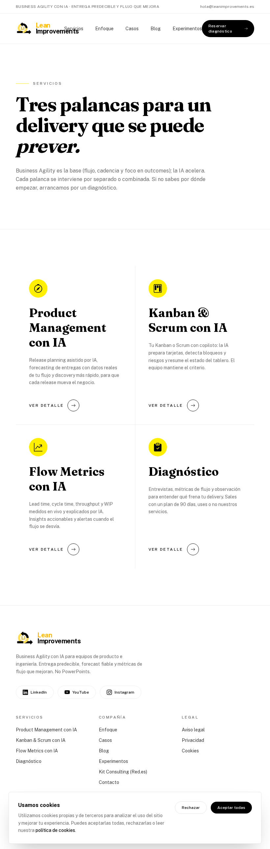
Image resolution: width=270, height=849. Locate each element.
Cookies (190, 750)
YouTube (80, 692)
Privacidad (193, 740)
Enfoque (104, 28)
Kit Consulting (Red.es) (123, 771)
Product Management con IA (46, 729)
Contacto (109, 782)
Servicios (73, 28)
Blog (155, 28)
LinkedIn (39, 692)
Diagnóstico (28, 761)
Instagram (124, 692)
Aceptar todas (231, 807)
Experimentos (187, 28)
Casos (132, 28)
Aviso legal (193, 729)
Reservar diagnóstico (220, 29)
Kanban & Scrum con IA (41, 740)
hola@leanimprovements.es (227, 6)
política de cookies (55, 830)
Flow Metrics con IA (37, 750)
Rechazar (191, 807)
